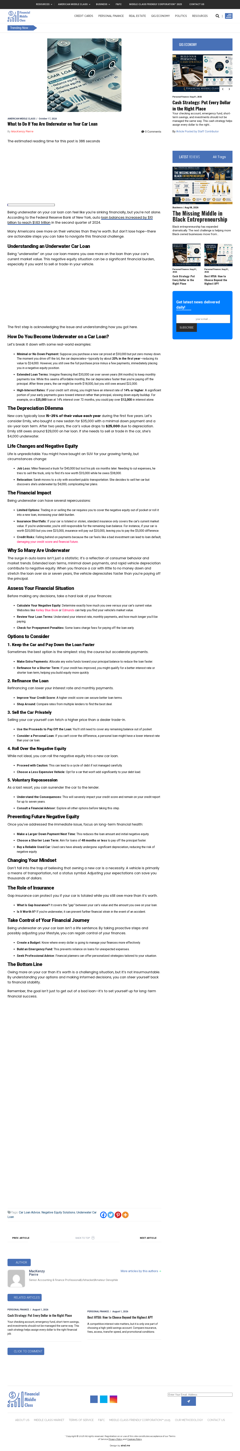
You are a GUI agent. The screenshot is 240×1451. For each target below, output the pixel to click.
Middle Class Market (49, 1420)
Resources (200, 15)
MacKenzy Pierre (37, 1272)
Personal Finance (111, 15)
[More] (125, 1215)
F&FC (101, 1420)
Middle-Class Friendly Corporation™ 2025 (139, 1420)
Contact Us (216, 1420)
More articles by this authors (141, 1271)
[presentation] (222, 89)
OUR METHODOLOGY (189, 1420)
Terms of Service (81, 1420)
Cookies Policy (134, 1439)
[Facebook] (103, 1215)
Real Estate (137, 15)
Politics (181, 15)
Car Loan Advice (29, 1212)
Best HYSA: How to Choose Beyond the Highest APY (120, 1317)
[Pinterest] (118, 1215)
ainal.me (125, 1445)
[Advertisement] (84, 174)
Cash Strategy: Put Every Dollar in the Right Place (40, 1315)
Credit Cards (83, 15)
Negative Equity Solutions (58, 1212)
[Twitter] (110, 1215)
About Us (22, 1420)
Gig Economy (160, 15)
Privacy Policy (115, 1439)
